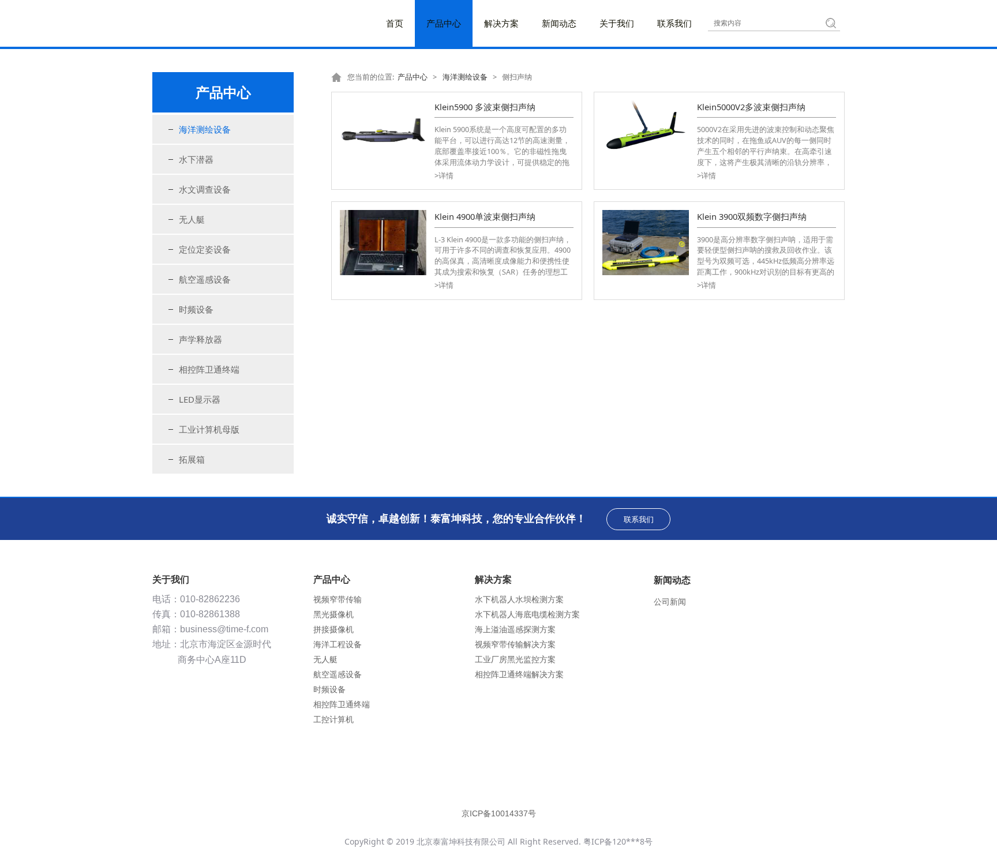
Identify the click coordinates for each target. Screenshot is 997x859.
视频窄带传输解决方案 (515, 644)
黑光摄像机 (333, 614)
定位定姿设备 (205, 249)
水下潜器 (196, 159)
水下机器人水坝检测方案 (519, 599)
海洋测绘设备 (205, 129)
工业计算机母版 (209, 429)
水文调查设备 (205, 189)
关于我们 (616, 23)
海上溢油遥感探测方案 (515, 629)
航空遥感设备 (205, 279)
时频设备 (196, 309)
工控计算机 (333, 719)
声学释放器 (200, 339)
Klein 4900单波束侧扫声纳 (484, 216)
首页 (394, 23)
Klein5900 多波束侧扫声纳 (484, 106)
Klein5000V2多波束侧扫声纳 (751, 106)
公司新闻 (670, 601)
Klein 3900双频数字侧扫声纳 (752, 216)
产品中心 (443, 23)
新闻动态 (559, 23)
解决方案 (501, 23)
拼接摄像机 (333, 629)
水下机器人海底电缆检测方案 (527, 614)
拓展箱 (192, 459)
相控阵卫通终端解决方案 (519, 674)
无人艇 (192, 219)
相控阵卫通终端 (209, 369)
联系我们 (674, 23)
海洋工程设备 (337, 644)
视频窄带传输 (337, 599)
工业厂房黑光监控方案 (515, 659)
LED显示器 (199, 399)
